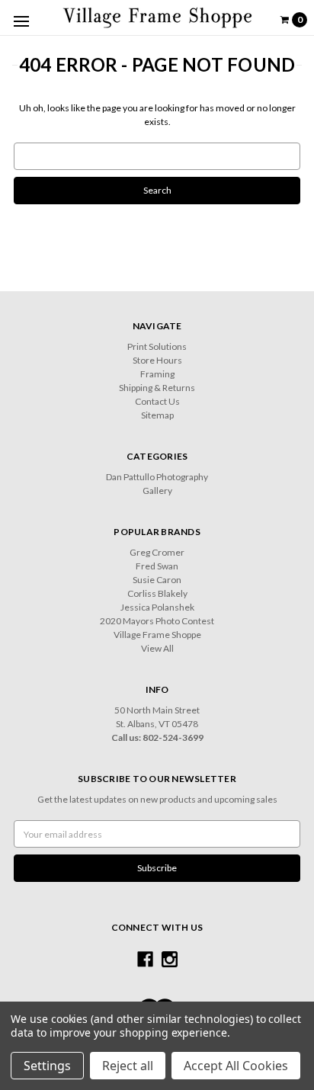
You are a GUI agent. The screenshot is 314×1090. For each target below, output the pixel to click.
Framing (157, 374)
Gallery (157, 490)
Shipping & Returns (157, 387)
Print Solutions (157, 346)
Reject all (127, 1065)
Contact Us (157, 401)
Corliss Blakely (157, 593)
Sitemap (157, 415)
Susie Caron (157, 579)
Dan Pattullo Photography (157, 476)
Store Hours (157, 360)
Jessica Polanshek (157, 607)
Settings (47, 1065)
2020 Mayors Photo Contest (157, 621)
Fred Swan (157, 566)
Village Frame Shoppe (157, 634)
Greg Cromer (157, 552)
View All (157, 648)
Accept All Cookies (236, 1065)
